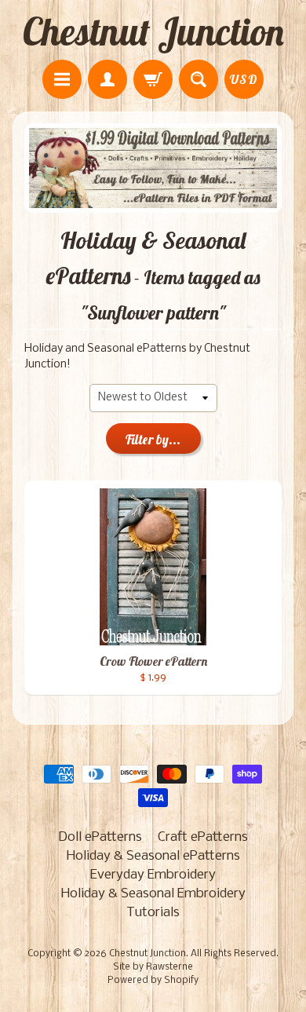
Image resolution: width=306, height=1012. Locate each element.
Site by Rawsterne (153, 967)
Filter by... (153, 439)
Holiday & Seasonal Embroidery (153, 893)
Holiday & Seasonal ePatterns (153, 856)
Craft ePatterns (203, 837)
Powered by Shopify (153, 980)
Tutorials (153, 912)
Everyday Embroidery (153, 875)
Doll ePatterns (100, 837)
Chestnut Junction (153, 31)
